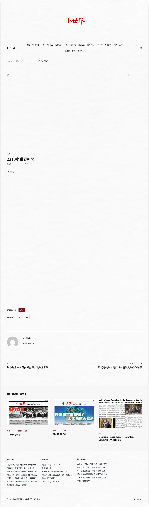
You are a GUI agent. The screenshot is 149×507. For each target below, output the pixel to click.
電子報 (80, 51)
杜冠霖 (9, 164)
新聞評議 (108, 45)
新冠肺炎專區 (48, 45)
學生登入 (37, 499)
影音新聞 (35, 45)
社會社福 (72, 45)
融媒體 (67, 51)
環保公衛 (81, 45)
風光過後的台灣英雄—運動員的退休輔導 (120, 366)
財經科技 (99, 45)
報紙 (8, 154)
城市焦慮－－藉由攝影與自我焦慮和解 (28, 366)
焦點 (28, 45)
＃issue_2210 (23, 317)
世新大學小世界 (26, 499)
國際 (65, 45)
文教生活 (90, 45)
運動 (115, 45)
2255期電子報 (13, 434)
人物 (121, 45)
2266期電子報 (59, 433)
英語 (73, 51)
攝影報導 (58, 45)
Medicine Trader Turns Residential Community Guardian (116, 438)
